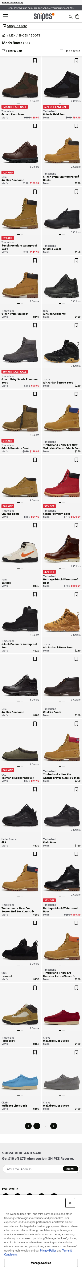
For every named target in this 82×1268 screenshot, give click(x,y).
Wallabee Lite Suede (56, 1040)
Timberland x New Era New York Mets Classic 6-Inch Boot (62, 446)
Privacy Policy (48, 1250)
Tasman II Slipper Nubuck (17, 777)
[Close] (70, 1203)
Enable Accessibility (12, 2)
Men (12, 35)
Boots (35, 35)
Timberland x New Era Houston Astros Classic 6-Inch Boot (59, 974)
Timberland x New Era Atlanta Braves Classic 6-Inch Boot (61, 776)
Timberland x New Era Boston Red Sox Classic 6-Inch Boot (17, 909)
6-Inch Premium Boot (15, 448)
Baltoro (6, 582)
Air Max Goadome (12, 180)
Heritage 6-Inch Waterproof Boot (60, 581)
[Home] (44, 16)
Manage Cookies (41, 1263)
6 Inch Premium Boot (14, 313)
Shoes (23, 35)
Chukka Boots (52, 248)
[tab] (18, 234)
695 (3, 842)
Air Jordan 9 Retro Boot (58, 382)
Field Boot (49, 842)
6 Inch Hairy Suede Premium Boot (19, 380)
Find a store (72, 51)
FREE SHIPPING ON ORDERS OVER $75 (41, 8)
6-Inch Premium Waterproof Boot (19, 645)
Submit (71, 1168)
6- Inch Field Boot (12, 114)
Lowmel (6, 976)
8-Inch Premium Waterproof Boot (19, 247)
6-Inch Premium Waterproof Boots (61, 178)
